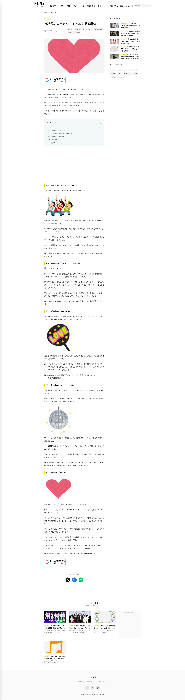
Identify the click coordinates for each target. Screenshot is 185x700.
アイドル (47, 19)
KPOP (68, 6)
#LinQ (70, 29)
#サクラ (113, 77)
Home (46, 12)
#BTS (118, 70)
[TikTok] (98, 688)
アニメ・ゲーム (78, 6)
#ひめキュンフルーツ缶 (74, 32)
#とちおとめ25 (99, 29)
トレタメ (92, 677)
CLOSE (99, 123)
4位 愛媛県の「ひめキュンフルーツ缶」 (61, 133)
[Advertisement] (74, 169)
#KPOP (113, 73)
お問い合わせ (102, 682)
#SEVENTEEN (126, 70)
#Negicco (77, 29)
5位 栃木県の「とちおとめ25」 (58, 130)
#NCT (135, 73)
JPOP (61, 6)
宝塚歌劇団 (91, 6)
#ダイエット (127, 73)
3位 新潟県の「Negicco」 (56, 136)
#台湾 (135, 70)
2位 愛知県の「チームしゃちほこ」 (59, 140)
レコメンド (130, 6)
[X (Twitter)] (87, 688)
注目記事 (53, 6)
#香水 (119, 73)
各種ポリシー (91, 682)
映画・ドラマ (102, 6)
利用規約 (81, 682)
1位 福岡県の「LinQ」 (55, 143)
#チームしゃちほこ (87, 29)
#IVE (112, 70)
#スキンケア (121, 77)
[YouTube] (92, 688)
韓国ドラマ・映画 (116, 6)
